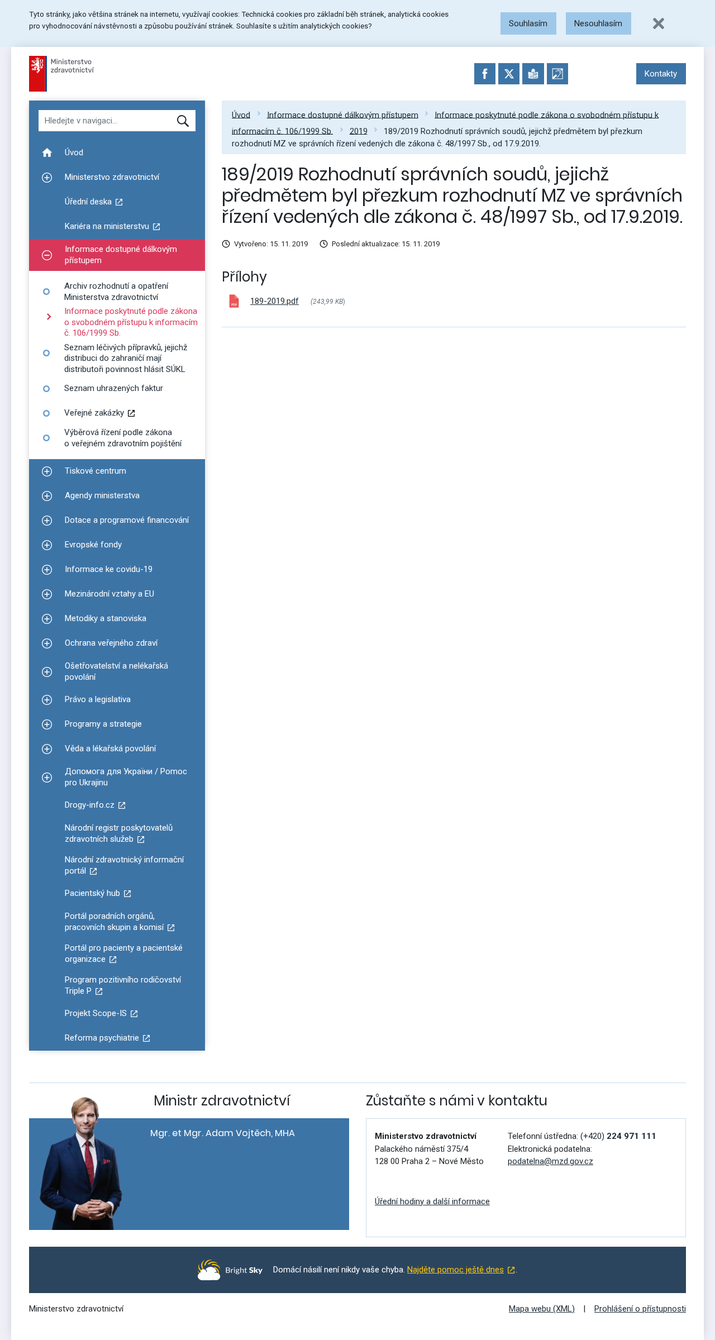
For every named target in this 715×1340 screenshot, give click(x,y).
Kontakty (661, 74)
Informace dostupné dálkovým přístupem (342, 114)
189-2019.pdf (274, 301)
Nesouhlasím (598, 23)
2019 (359, 131)
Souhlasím (528, 23)
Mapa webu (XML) (542, 1309)
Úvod (241, 114)
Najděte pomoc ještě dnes (455, 1270)
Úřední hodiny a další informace (432, 1201)
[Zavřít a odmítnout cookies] (658, 23)
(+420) (618, 1136)
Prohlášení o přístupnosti (640, 1309)
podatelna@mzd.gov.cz (550, 1161)
